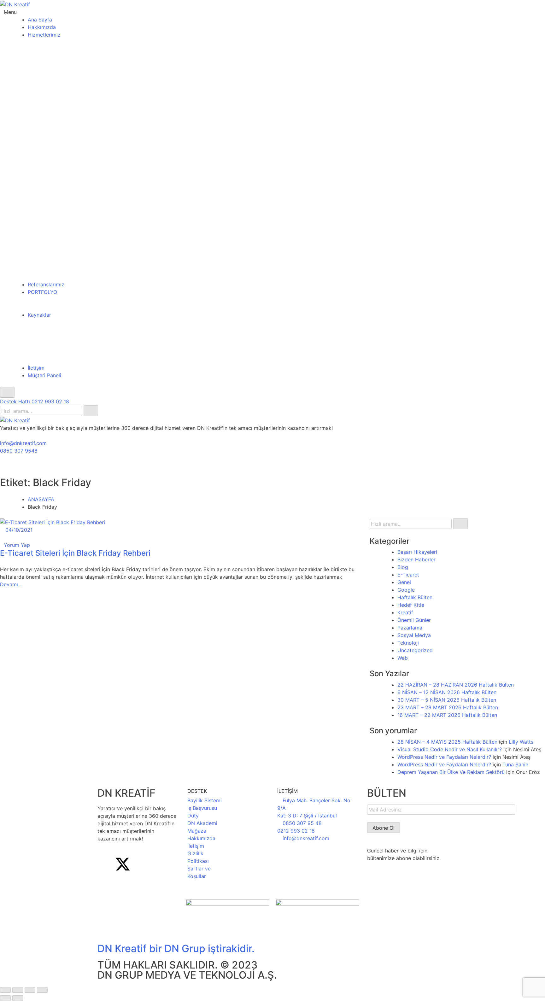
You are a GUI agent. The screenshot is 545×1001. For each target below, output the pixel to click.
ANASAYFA (41, 499)
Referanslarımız (46, 284)
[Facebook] (105, 864)
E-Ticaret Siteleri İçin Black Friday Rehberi (75, 553)
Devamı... (11, 584)
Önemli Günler (414, 620)
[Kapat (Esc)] (42, 990)
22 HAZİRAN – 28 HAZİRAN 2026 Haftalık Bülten (455, 685)
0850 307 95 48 (302, 823)
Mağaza (196, 831)
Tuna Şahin (515, 764)
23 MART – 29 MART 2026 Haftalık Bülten (447, 707)
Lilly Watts (521, 742)
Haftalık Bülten (414, 597)
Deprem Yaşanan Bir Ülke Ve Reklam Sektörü (451, 772)
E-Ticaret (408, 574)
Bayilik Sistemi (204, 800)
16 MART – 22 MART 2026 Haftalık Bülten (447, 715)
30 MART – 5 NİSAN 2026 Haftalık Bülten (446, 700)
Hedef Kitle (410, 605)
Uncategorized (415, 650)
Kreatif (405, 612)
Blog (402, 567)
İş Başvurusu (202, 808)
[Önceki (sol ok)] (5, 998)
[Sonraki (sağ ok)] (17, 998)
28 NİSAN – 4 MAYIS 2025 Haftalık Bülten (447, 742)
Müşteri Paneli (44, 375)
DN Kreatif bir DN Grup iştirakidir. (176, 948)
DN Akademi (202, 823)
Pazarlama (409, 627)
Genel (404, 582)
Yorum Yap (17, 545)
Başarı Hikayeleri (417, 552)
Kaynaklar (39, 315)
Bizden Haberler (416, 559)
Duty (193, 815)
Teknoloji (408, 643)
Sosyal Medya (414, 635)
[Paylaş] (30, 990)
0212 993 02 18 (296, 831)
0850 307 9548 (19, 451)
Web (402, 658)
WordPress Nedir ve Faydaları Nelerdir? (444, 757)
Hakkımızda (42, 27)
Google (406, 590)
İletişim (36, 368)
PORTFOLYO (42, 292)
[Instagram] (140, 864)
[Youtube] (157, 864)
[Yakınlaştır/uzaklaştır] (5, 990)
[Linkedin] (105, 882)
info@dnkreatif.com (23, 443)
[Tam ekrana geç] (17, 990)
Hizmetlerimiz (44, 35)
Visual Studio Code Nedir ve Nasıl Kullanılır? (449, 749)
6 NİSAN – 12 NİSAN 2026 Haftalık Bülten (446, 692)
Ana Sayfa (40, 19)
